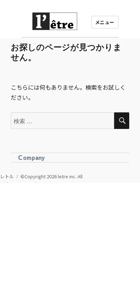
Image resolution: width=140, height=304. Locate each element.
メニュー (105, 22)
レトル (7, 176)
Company (31, 157)
